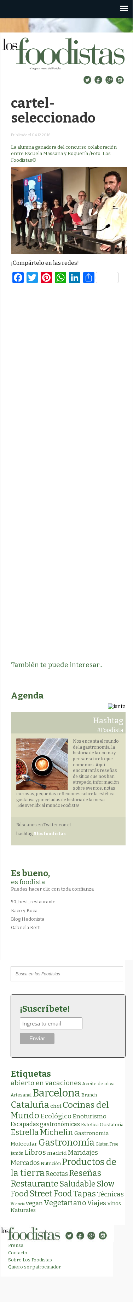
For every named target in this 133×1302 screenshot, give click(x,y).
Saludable (77, 1184)
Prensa (15, 1245)
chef (56, 1106)
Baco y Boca (24, 910)
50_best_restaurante (33, 901)
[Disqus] (69, 380)
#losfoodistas (49, 833)
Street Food (50, 1194)
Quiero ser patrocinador (34, 1267)
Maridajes (83, 1153)
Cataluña (30, 1104)
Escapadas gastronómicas (45, 1124)
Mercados (25, 1163)
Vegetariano (65, 1203)
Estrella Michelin (42, 1132)
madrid (57, 1152)
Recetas (57, 1174)
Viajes (96, 1203)
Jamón (17, 1153)
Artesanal (21, 1095)
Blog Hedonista (27, 919)
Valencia (18, 1204)
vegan (34, 1203)
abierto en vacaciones (46, 1083)
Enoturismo (89, 1116)
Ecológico (55, 1116)
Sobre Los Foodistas (30, 1259)
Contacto (17, 1252)
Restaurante (34, 1183)
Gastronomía (66, 1142)
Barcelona (56, 1093)
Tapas (84, 1194)
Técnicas (110, 1194)
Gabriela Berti (26, 927)
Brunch (89, 1095)
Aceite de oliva (98, 1084)
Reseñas (85, 1173)
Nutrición (51, 1163)
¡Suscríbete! (45, 1009)
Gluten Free (107, 1144)
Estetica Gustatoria (102, 1125)
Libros (35, 1152)
